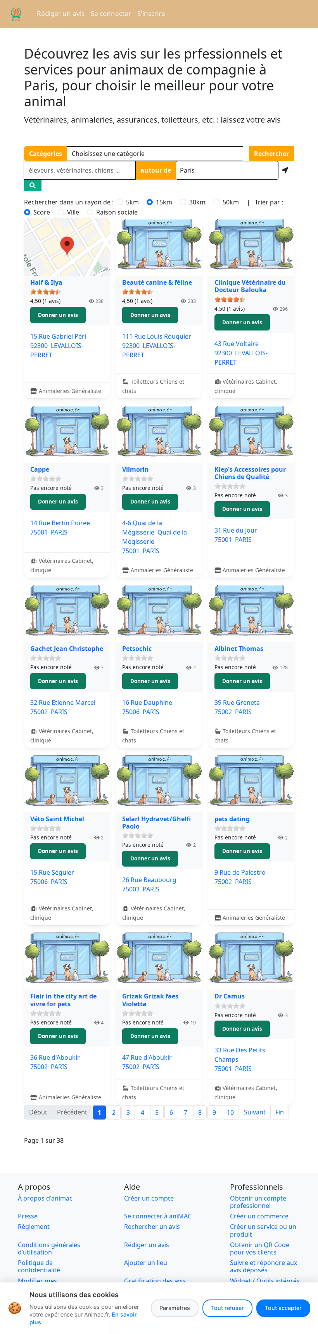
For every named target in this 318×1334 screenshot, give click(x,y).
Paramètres (174, 1308)
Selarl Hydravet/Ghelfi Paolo (156, 823)
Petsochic (137, 648)
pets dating (232, 819)
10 (230, 1112)
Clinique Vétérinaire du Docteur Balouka (250, 286)
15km (164, 202)
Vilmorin (135, 469)
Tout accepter (283, 1308)
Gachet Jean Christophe (66, 648)
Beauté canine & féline (157, 282)
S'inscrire (151, 13)
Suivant (255, 1112)
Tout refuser (227, 1308)
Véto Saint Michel (57, 819)
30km (197, 202)
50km (231, 202)
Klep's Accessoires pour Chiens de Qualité (250, 473)
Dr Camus (229, 996)
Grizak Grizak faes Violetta (150, 1000)
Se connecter (111, 13)
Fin (279, 1112)
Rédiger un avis (61, 13)
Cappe (39, 469)
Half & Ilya (46, 282)
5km (132, 202)
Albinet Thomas (238, 648)
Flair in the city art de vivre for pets (63, 1000)
